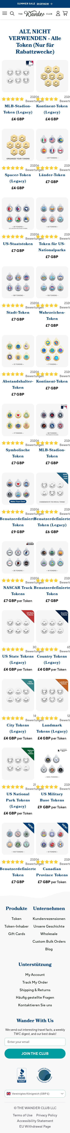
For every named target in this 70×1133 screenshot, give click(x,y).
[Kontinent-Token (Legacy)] (52, 76)
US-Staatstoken (18, 243)
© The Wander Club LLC (35, 1108)
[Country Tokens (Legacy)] (52, 626)
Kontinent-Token (52, 381)
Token (16, 919)
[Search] (12, 13)
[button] (58, 13)
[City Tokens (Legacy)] (18, 695)
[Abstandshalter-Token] (18, 351)
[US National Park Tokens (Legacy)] (18, 764)
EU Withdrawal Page (35, 1126)
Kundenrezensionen (49, 919)
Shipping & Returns (35, 990)
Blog (49, 949)
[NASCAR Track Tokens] (18, 557)
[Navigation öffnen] (4, 13)
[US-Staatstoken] (18, 213)
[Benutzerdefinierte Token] (18, 489)
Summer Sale (33, 3)
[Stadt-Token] (18, 282)
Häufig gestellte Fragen (35, 997)
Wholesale (48, 934)
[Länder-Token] (52, 145)
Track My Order (35, 982)
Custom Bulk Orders (49, 941)
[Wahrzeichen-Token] (52, 282)
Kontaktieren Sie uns (35, 1005)
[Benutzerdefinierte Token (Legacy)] (52, 489)
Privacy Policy (46, 1115)
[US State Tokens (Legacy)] (18, 626)
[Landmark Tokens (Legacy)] (52, 695)
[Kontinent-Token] (52, 351)
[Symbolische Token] (18, 420)
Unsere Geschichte (49, 926)
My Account (35, 975)
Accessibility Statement (35, 1121)
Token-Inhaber (16, 926)
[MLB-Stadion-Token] (52, 420)
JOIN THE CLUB (35, 1053)
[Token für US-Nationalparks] (52, 213)
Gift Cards (16, 934)
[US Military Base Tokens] (52, 764)
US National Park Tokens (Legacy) (18, 800)
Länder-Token (52, 175)
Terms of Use (22, 1115)
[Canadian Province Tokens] (52, 839)
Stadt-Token (18, 312)
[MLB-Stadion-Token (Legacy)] (18, 76)
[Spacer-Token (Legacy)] (18, 145)
